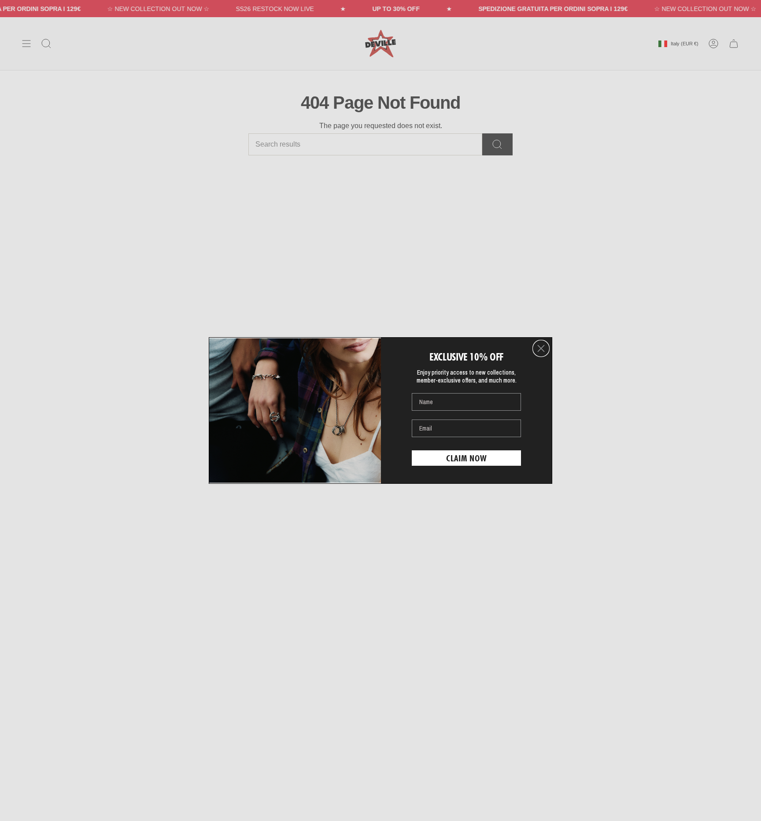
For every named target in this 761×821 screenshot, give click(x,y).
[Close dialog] (541, 348)
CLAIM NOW (466, 458)
